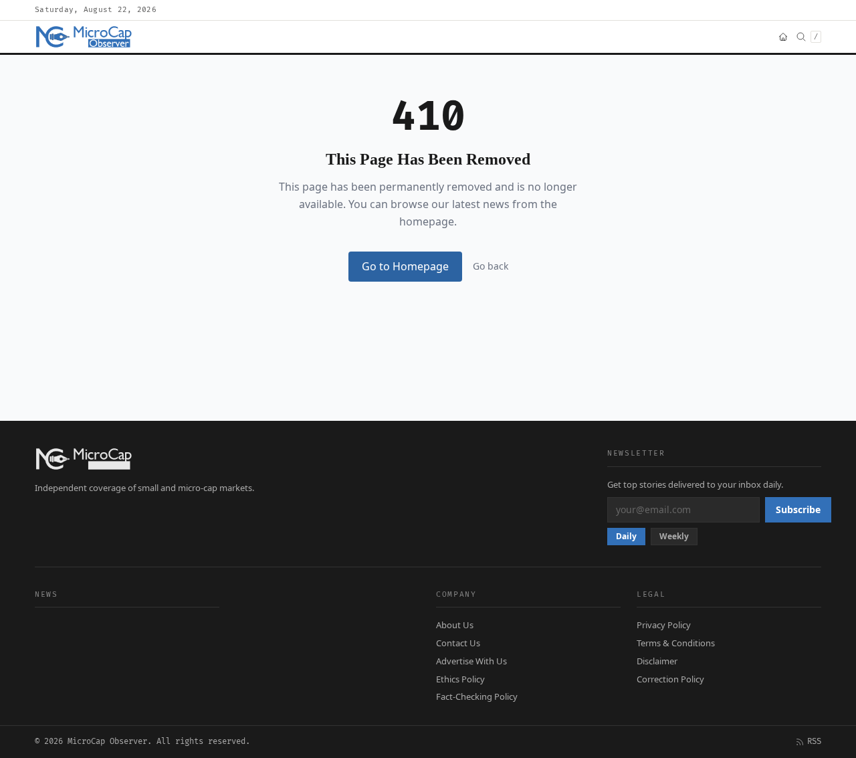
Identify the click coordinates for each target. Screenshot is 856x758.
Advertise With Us (471, 661)
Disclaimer (657, 661)
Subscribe (798, 509)
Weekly (674, 536)
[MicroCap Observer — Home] (85, 36)
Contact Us (458, 643)
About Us (454, 625)
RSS (814, 742)
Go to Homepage (405, 266)
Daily (626, 536)
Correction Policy (670, 679)
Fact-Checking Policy (477, 696)
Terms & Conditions (676, 643)
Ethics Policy (460, 679)
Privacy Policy (664, 625)
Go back (490, 266)
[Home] (783, 37)
